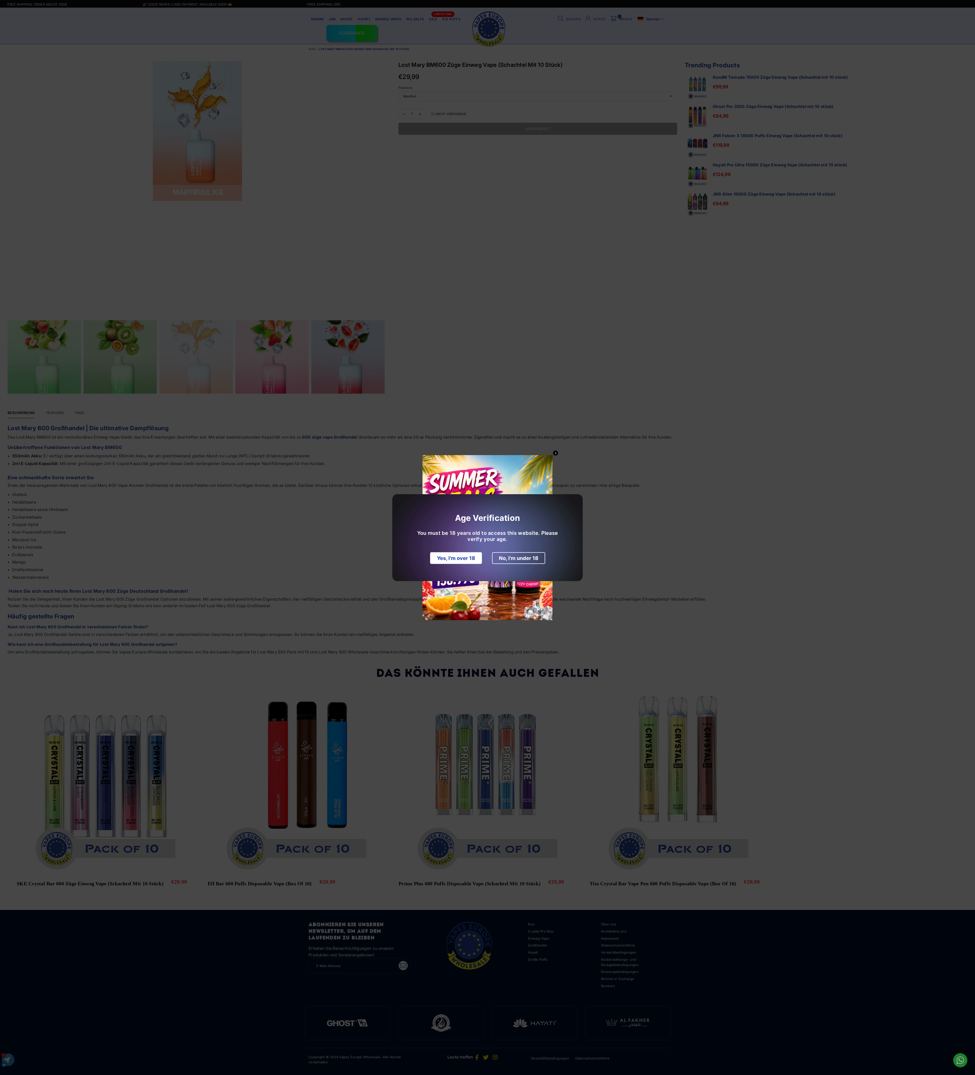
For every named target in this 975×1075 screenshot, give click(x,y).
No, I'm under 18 (518, 558)
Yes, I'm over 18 (456, 558)
